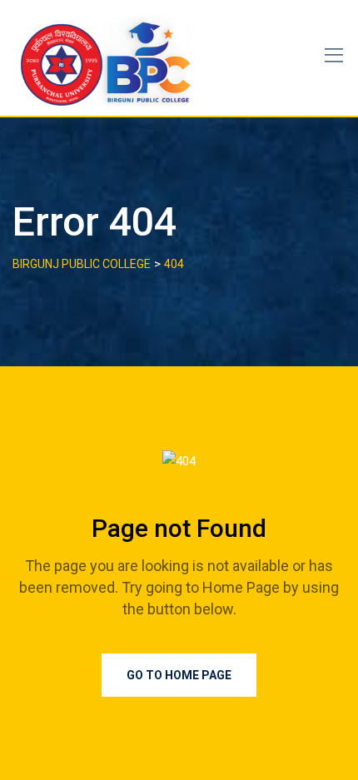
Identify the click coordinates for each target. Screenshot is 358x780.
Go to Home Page (179, 675)
